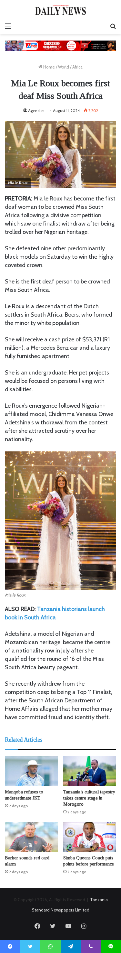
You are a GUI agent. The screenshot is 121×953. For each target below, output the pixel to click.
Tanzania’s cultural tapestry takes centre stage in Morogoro (89, 798)
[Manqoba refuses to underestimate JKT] (31, 771)
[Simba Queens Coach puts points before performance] (89, 837)
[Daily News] (60, 10)
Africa (77, 66)
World (63, 66)
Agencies (36, 110)
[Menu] (8, 26)
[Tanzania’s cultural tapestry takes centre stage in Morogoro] (89, 771)
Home (48, 66)
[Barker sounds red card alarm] (31, 837)
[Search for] (113, 26)
